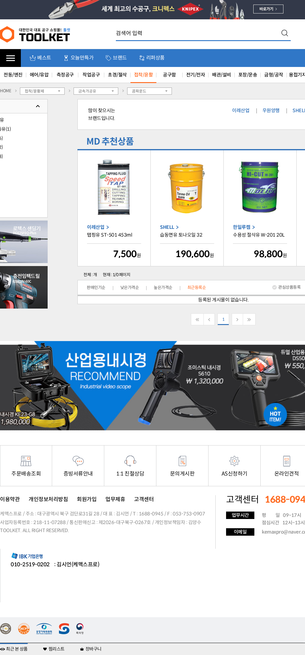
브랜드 (120, 58)
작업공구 (91, 75)
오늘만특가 (82, 58)
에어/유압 (39, 75)
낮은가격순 (129, 287)
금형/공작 (273, 75)
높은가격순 (163, 287)
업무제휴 (115, 499)
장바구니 (93, 649)
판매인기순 (96, 287)
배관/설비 (221, 75)
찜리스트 (57, 649)
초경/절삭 (117, 75)
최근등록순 (196, 287)
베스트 (44, 58)
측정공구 (65, 75)
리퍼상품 (155, 58)
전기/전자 (195, 75)
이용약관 (10, 499)
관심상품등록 (289, 287)
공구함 (169, 75)
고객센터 (144, 499)
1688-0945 (151, 514)
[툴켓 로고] (35, 34)
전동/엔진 (13, 75)
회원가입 (87, 499)
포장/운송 (247, 75)
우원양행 (271, 110)
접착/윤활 (143, 75)
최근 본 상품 (17, 649)
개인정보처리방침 (48, 499)
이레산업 (240, 110)
